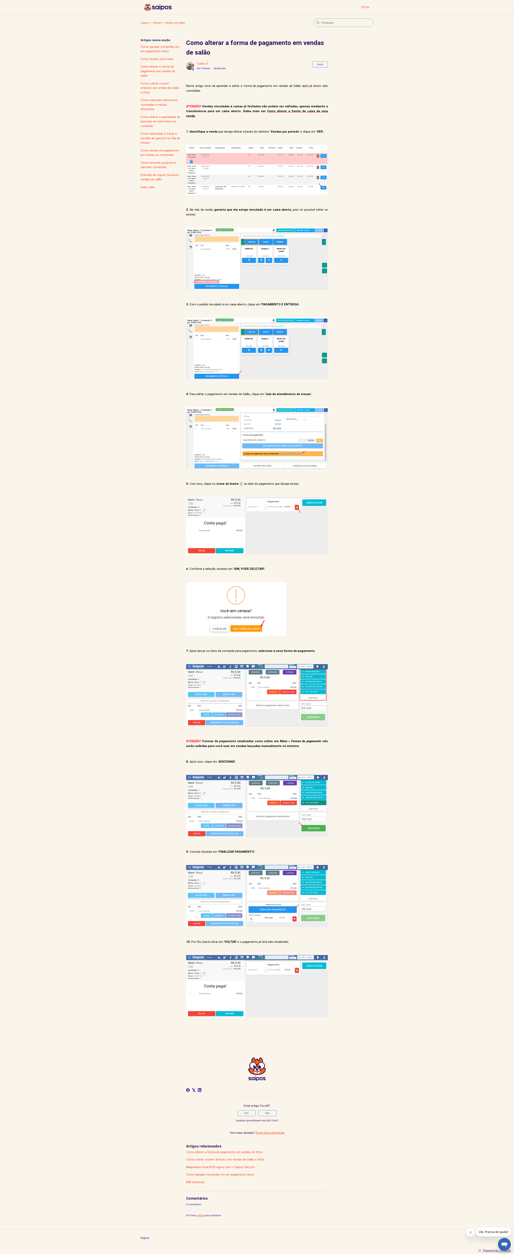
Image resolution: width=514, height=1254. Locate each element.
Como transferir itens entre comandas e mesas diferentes (159, 104)
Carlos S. (203, 63)
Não (267, 1113)
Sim (246, 1113)
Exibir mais (148, 187)
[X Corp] (194, 1090)
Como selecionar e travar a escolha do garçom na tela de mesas (160, 138)
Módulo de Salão (175, 22)
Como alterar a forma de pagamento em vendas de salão (158, 71)
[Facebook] (188, 1090)
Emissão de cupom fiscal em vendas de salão (160, 177)
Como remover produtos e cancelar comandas (158, 165)
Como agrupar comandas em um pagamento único (160, 49)
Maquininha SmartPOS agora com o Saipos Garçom (220, 1167)
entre (200, 1215)
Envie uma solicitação (270, 1133)
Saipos (145, 22)
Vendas (157, 22)
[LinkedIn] (199, 1090)
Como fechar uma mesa (157, 59)
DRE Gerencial (195, 1182)
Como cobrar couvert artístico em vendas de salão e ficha (160, 88)
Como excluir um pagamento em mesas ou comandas (160, 153)
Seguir (320, 64)
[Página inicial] (158, 7)
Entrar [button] (365, 7)
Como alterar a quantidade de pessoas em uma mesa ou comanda (160, 121)
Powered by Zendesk (497, 1250)
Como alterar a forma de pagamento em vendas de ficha (224, 1152)
